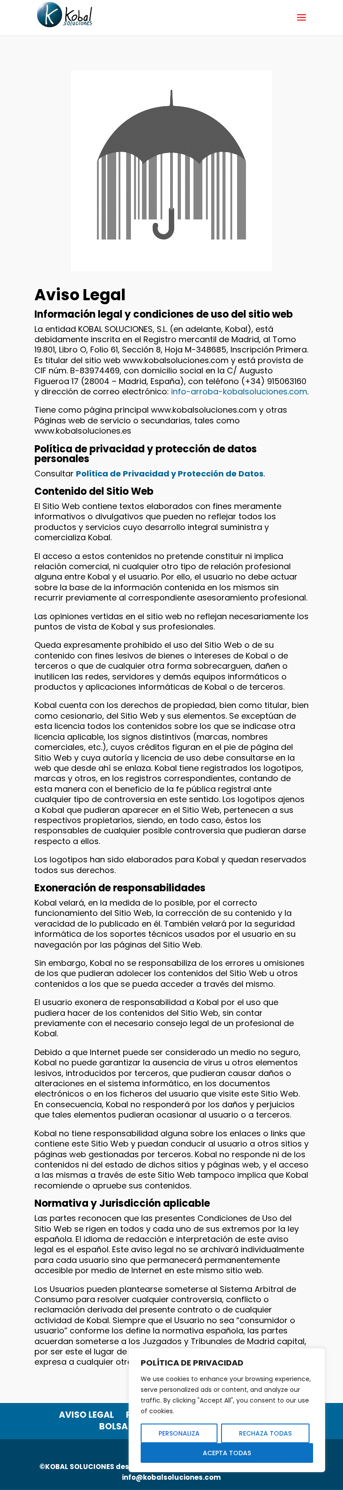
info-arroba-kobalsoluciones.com (239, 391)
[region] (227, 1410)
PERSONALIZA (179, 1433)
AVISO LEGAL (86, 1415)
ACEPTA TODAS (227, 1453)
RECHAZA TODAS (265, 1433)
